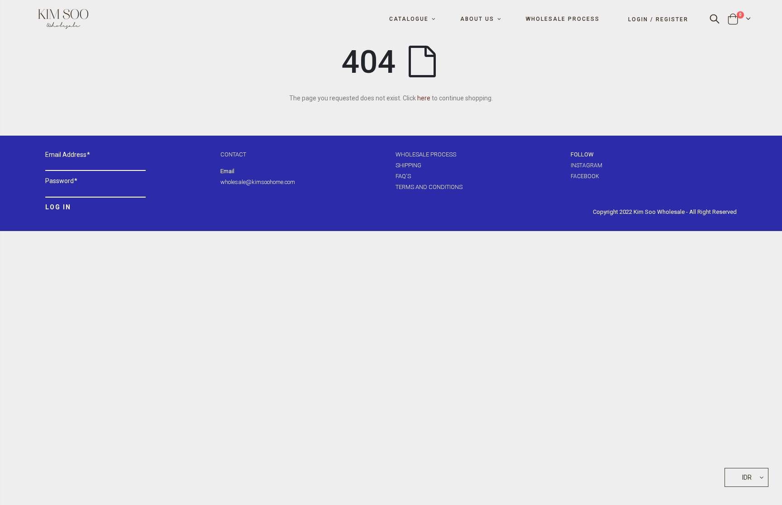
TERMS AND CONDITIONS (429, 187)
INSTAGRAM (586, 165)
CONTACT (233, 154)
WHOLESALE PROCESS (426, 154)
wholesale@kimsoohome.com (257, 182)
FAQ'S (403, 176)
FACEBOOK (585, 176)
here (423, 98)
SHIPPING (408, 165)
